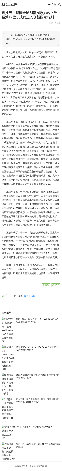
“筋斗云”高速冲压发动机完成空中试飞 (34, 427)
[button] (52, 4)
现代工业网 (9, 4)
